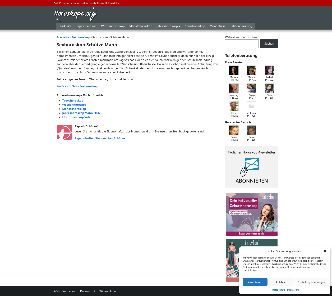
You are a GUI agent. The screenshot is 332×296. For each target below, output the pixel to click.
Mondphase (217, 26)
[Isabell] (269, 70)
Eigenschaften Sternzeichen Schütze (100, 138)
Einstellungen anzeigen (311, 282)
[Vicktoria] (251, 106)
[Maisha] (252, 70)
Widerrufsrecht (109, 291)
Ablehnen (281, 282)
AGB (56, 291)
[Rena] (251, 130)
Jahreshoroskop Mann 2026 (81, 113)
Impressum (293, 289)
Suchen (269, 43)
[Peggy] (252, 88)
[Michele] (234, 70)
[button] (325, 251)
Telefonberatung (241, 26)
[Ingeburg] (234, 88)
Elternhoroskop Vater (77, 117)
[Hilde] (234, 106)
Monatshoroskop (140, 26)
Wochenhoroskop (113, 26)
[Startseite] (75, 14)
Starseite (63, 37)
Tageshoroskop (86, 26)
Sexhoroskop (81, 37)
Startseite (65, 26)
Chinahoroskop (195, 26)
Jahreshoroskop (167, 26)
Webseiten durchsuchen (241, 37)
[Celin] (269, 88)
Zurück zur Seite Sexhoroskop (77, 86)
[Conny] (234, 130)
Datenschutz (278, 289)
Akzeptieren (255, 282)
